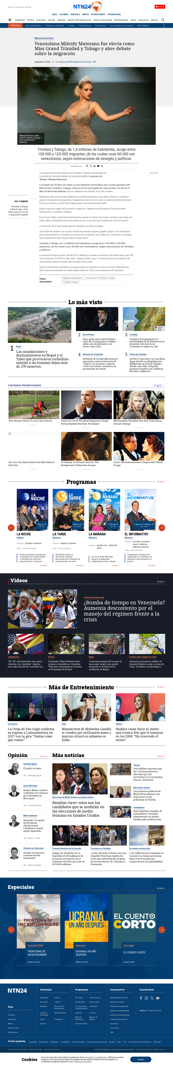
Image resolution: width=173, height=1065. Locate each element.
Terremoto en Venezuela (54, 25)
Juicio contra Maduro (33, 25)
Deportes (61, 20)
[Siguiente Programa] (161, 527)
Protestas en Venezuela (94, 597)
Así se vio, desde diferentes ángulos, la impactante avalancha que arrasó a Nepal (103, 559)
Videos (18, 580)
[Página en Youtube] (157, 998)
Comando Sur (13, 657)
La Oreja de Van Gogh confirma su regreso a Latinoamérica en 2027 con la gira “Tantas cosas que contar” (31, 734)
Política (30, 20)
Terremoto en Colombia (101, 848)
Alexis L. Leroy (34, 838)
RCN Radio (54, 1042)
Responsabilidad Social (118, 998)
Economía (40, 20)
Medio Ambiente (30, 815)
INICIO (54, 14)
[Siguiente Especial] (161, 929)
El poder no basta (32, 768)
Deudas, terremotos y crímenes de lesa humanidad (34, 855)
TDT (124, 1042)
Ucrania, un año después (86, 953)
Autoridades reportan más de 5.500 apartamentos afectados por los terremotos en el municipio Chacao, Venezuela (148, 774)
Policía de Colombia (138, 354)
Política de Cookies (83, 1062)
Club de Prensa (95, 998)
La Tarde (59, 534)
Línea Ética (114, 1023)
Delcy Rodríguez (85, 25)
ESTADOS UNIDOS (98, 14)
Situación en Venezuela (33, 848)
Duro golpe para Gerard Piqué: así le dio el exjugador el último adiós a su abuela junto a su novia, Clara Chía (99, 343)
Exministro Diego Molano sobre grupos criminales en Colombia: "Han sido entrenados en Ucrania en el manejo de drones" (65, 665)
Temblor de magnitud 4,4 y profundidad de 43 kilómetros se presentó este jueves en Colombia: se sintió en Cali (147, 343)
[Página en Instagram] (146, 998)
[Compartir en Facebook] (87, 166)
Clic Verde (79, 998)
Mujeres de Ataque (93, 1018)
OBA (111, 1032)
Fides (119, 1042)
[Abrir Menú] (10, 20)
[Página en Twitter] (152, 998)
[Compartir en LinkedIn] (95, 166)
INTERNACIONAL (114, 14)
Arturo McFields (30, 786)
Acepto (141, 1059)
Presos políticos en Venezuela (121, 25)
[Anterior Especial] (11, 929)
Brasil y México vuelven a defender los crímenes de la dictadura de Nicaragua (35, 794)
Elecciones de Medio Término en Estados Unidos (73, 797)
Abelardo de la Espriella (93, 354)
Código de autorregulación (120, 1015)
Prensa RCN (114, 1028)
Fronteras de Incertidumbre (37, 953)
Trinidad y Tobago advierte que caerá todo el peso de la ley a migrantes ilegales (18, 210)
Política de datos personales (17, 1049)
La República (65, 1042)
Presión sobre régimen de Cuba (142, 657)
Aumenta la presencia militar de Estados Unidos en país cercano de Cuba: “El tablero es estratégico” (146, 664)
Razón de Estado (81, 1023)
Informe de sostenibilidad (119, 1010)
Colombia (134, 334)
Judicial (51, 20)
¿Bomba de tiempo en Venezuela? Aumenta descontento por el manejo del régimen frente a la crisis (67, 557)
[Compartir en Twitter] (91, 166)
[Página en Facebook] (141, 998)
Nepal (18, 346)
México (10, 1023)
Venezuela (12, 1019)
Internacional (13, 1032)
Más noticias (68, 755)
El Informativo (136, 534)
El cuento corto (134, 952)
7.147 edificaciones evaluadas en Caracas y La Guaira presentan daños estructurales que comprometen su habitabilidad (146, 857)
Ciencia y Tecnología (103, 20)
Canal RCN (33, 1042)
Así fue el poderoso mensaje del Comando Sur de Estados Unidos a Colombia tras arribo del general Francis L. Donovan (32, 557)
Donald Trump (100, 25)
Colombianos (138, 807)
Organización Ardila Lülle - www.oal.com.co (150, 1049)
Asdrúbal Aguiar (30, 764)
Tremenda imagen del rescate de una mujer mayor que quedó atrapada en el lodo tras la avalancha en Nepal (105, 665)
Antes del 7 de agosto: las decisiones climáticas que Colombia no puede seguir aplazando (34, 825)
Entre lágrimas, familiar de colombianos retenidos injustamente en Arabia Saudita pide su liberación (147, 815)
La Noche (24, 534)
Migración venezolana (44, 38)
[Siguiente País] (163, 27)
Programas (143, 20)
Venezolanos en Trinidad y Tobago (99, 278)
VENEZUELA (75, 14)
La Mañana (97, 534)
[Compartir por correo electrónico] (98, 166)
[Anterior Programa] (11, 527)
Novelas (112, 1042)
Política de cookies (35, 1049)
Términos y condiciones (52, 1049)
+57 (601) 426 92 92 (153, 1010)
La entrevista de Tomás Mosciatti (81, 1007)
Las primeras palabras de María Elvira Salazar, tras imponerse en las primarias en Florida (147, 795)
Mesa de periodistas (79, 1018)
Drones (51, 657)
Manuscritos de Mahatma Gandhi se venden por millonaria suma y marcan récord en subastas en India (86, 734)
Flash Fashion (94, 1002)
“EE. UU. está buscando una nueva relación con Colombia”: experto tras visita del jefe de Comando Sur (25, 664)
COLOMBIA (64, 14)
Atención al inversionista (119, 1006)
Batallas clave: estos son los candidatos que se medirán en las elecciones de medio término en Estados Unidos (78, 809)
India (64, 724)
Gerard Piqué (88, 334)
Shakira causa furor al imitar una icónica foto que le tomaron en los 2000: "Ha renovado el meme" (139, 734)
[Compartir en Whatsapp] (102, 166)
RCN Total (157, 1042)
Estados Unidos (13, 1028)
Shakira (119, 724)
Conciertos (12, 724)
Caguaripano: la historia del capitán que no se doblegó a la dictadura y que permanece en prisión (139, 557)
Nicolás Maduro (143, 25)
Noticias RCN (43, 1042)
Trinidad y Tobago (70, 282)
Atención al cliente (117, 1002)
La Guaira (71, 25)
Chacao (136, 765)
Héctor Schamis (34, 865)
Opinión (154, 20)
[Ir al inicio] (21, 994)
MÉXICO (85, 14)
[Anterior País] (163, 24)
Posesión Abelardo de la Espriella (66, 848)
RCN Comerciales (78, 1042)
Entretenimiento (121, 20)
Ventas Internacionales (118, 1019)
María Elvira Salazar (141, 787)
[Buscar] (163, 20)
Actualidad (20, 20)
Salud (133, 20)
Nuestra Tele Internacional (79, 20)
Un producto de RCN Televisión (140, 1042)
